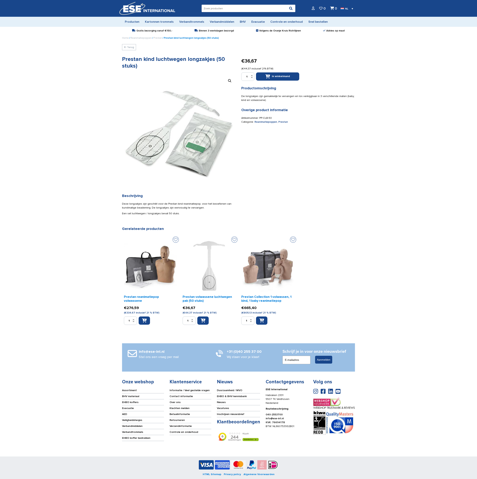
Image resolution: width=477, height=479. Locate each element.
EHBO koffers (130, 402)
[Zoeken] (290, 8)
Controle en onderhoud (184, 432)
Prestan (158, 37)
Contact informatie (181, 396)
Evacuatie (128, 408)
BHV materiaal (130, 396)
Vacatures (223, 408)
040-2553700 (274, 414)
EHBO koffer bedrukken (136, 438)
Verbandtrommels (132, 432)
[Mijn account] (313, 8)
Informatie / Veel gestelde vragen (190, 390)
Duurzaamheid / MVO (229, 390)
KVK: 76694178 (275, 422)
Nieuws (221, 402)
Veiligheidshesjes (132, 420)
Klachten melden (179, 408)
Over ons (175, 402)
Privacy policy (232, 474)
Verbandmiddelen (132, 426)
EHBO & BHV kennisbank (232, 396)
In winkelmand (281, 76)
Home (125, 37)
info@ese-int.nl (275, 418)
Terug (130, 47)
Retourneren (177, 420)
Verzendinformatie (181, 426)
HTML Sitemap (212, 474)
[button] (229, 80)
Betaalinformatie (180, 414)
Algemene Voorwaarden (259, 474)
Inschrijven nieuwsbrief (230, 414)
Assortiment (129, 390)
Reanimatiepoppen (141, 37)
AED (124, 414)
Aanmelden (323, 359)
